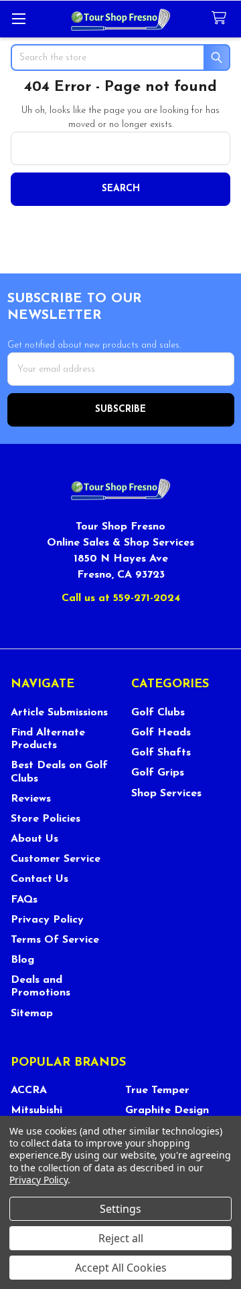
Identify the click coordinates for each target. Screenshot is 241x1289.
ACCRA (29, 1090)
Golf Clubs (158, 712)
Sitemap (32, 1013)
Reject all (120, 1238)
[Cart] (221, 18)
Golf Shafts (161, 752)
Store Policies (45, 819)
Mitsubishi (36, 1110)
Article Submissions (59, 712)
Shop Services (166, 793)
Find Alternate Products (48, 739)
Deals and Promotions (40, 986)
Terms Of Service (55, 940)
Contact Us (39, 879)
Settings (120, 1208)
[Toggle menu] (18, 18)
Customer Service (55, 859)
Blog (22, 960)
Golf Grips (157, 773)
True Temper (157, 1090)
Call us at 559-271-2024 (121, 598)
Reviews (31, 799)
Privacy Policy (47, 920)
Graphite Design (167, 1110)
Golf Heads (161, 732)
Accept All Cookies (121, 1267)
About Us (34, 839)
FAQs (24, 900)
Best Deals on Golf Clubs (59, 772)
